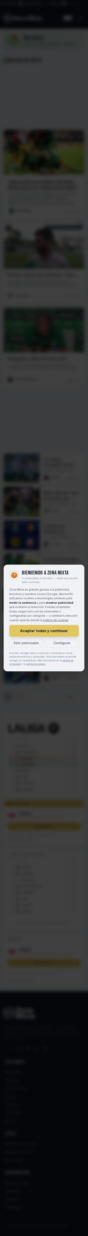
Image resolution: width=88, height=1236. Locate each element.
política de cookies (55, 620)
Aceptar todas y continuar (44, 630)
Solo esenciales (26, 643)
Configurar (61, 643)
